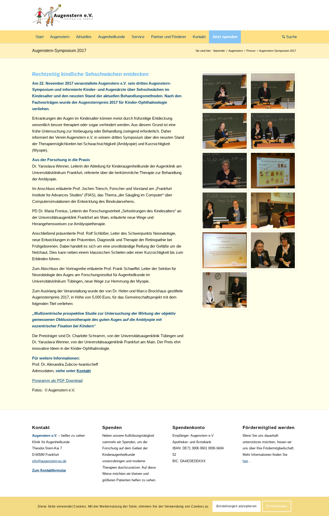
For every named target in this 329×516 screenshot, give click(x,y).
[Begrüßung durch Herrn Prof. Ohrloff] (224, 91)
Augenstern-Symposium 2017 (59, 50)
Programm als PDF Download (57, 380)
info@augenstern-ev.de (49, 461)
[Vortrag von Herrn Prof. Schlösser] (224, 210)
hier (245, 461)
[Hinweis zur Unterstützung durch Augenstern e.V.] (273, 171)
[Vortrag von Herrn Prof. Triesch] (273, 131)
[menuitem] (39, 36)
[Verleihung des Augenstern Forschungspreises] (224, 250)
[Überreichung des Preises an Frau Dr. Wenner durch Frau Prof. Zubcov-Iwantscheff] (273, 250)
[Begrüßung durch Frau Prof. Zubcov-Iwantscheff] (273, 91)
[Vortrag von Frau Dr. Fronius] (224, 171)
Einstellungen (276, 506)
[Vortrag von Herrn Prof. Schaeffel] (273, 210)
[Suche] (288, 36)
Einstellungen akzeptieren (236, 506)
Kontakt (84, 371)
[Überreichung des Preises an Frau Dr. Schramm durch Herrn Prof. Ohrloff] (224, 290)
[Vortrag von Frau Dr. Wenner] (224, 131)
